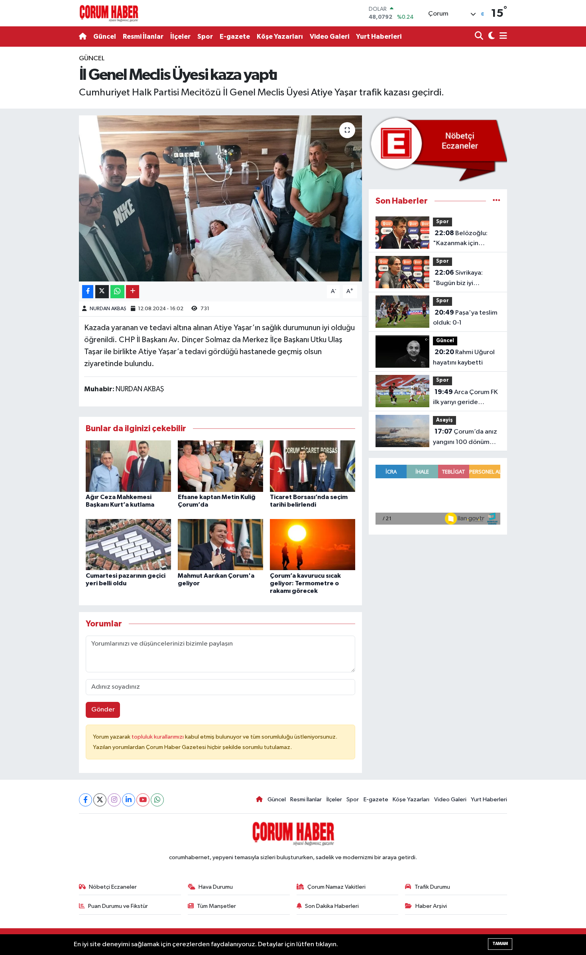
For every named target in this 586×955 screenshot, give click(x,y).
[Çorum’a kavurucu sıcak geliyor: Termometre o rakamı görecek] (312, 544)
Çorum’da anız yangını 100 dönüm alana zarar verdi (465, 437)
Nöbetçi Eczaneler (113, 887)
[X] (99, 799)
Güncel (104, 36)
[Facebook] (85, 799)
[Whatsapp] (157, 799)
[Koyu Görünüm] (490, 36)
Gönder (103, 709)
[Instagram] (114, 799)
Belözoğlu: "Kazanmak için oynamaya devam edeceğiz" (460, 239)
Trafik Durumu (432, 887)
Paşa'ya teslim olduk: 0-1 (465, 318)
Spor (205, 36)
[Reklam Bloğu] (438, 148)
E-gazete (235, 36)
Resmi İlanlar (143, 36)
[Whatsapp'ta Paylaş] (117, 291)
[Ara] (480, 36)
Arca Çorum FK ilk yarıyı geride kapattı (465, 398)
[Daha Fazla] (132, 291)
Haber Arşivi (431, 906)
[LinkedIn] (128, 799)
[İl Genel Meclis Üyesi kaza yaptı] (220, 198)
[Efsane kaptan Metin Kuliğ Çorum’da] (220, 466)
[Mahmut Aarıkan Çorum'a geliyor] (220, 544)
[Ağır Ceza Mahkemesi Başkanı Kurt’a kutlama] (128, 466)
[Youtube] (142, 799)
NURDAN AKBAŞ (108, 308)
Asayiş (444, 420)
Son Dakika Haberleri (332, 906)
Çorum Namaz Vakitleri (336, 887)
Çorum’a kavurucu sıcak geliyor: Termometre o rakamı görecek (305, 583)
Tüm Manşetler (216, 906)
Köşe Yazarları (280, 36)
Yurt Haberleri (378, 36)
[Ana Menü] (501, 36)
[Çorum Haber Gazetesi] (109, 13)
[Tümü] (496, 201)
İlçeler (180, 36)
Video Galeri (329, 36)
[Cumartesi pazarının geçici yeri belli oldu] (128, 544)
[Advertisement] (42, 173)
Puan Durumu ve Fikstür (118, 906)
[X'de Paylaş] (102, 291)
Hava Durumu (216, 887)
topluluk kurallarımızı (158, 737)
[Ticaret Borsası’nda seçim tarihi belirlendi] (312, 466)
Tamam (500, 943)
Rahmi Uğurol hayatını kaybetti (464, 357)
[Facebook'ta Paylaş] (87, 291)
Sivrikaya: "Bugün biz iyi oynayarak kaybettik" (464, 278)
